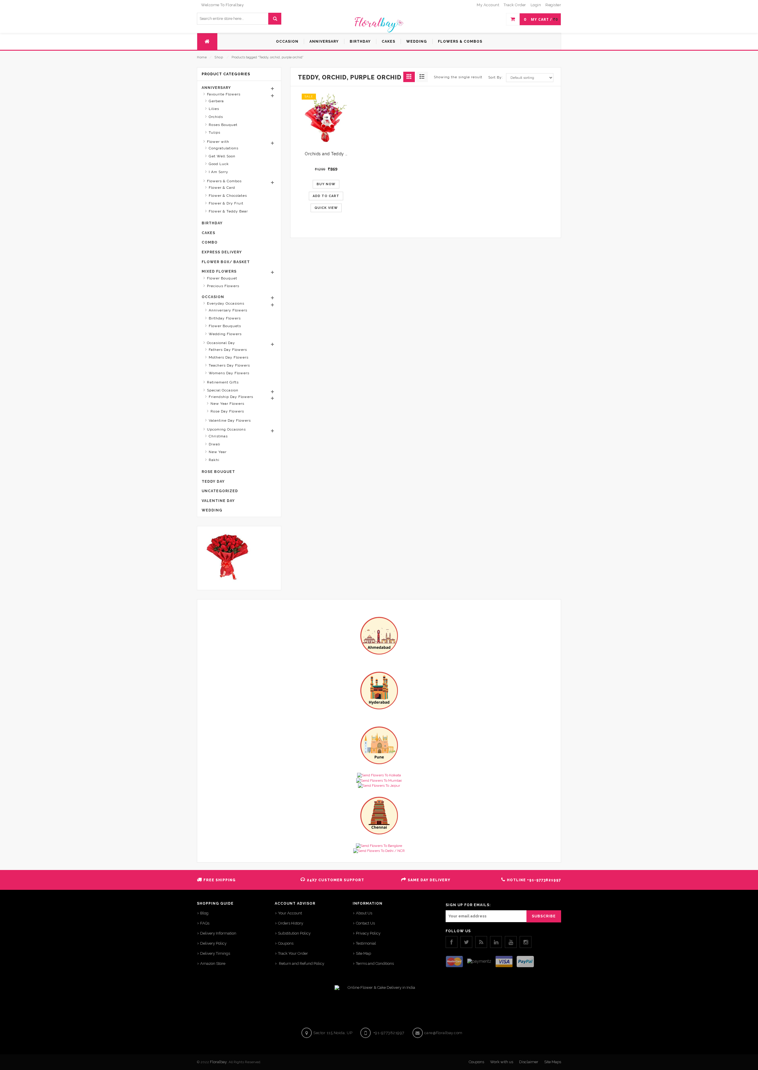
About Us (364, 913)
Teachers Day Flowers (229, 365)
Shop (218, 57)
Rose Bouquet (218, 472)
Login (536, 5)
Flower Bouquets (225, 326)
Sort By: (495, 77)
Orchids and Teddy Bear (329, 153)
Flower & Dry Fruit (226, 203)
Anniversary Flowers (228, 310)
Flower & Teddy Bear (228, 211)
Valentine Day (218, 501)
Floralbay (218, 1062)
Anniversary (216, 88)
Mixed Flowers (219, 271)
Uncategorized (220, 491)
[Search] (274, 19)
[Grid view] (409, 77)
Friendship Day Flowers (231, 397)
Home (202, 57)
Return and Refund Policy (301, 963)
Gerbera (216, 101)
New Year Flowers (227, 404)
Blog (204, 913)
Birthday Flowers (225, 318)
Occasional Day (221, 343)
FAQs (204, 923)
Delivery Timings (215, 953)
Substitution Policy (294, 933)
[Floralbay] (379, 24)
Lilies (214, 109)
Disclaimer (528, 1062)
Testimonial (366, 943)
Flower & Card (222, 187)
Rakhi (214, 460)
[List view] (422, 77)
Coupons (285, 943)
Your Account (290, 913)
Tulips (214, 132)
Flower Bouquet (222, 278)
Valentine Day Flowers (230, 420)
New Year (218, 452)
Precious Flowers (223, 286)
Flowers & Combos (224, 181)
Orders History (290, 923)
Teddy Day (213, 481)
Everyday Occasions (225, 303)
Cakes (208, 233)
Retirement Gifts (223, 382)
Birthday (212, 223)
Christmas (218, 436)
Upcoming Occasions (226, 429)
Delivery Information (218, 933)
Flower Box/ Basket (226, 262)
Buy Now (326, 184)
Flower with (218, 142)
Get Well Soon (222, 156)
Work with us (501, 1062)
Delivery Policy (213, 943)
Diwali (214, 444)
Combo (210, 242)
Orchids (216, 117)
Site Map (363, 953)
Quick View (326, 208)
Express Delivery (222, 252)
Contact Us (365, 923)
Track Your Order (293, 953)
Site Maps (552, 1062)
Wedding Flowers (225, 334)
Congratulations (223, 148)
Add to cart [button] (326, 196)
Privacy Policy (368, 933)
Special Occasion (222, 390)
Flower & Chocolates (228, 195)
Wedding (212, 510)
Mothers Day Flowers (228, 357)
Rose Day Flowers (227, 411)
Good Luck (219, 164)
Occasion (213, 297)
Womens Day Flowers (229, 373)
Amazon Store (212, 963)
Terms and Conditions (375, 963)
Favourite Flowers (223, 94)
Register (553, 5)
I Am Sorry (218, 172)
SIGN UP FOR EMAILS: (468, 905)
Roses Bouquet (223, 125)
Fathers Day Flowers (228, 350)
